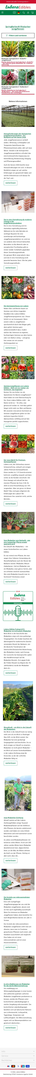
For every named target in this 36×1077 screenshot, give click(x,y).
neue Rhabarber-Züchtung (13, 818)
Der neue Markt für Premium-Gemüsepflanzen (15, 461)
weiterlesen (10, 183)
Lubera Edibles (20, 1072)
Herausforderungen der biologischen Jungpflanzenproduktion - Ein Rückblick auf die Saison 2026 (17, 135)
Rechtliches (7, 1060)
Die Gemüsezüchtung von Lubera (16, 306)
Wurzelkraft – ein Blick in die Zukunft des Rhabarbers (18, 728)
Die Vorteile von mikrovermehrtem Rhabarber (17, 898)
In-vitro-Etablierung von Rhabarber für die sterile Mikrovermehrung (17, 985)
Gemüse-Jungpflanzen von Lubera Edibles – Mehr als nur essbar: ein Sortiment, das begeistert (16, 387)
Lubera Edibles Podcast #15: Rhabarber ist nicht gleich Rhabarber (17, 630)
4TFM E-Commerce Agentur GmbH (22, 1074)
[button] (2, 12)
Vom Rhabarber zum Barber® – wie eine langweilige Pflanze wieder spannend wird (17, 542)
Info (3, 1051)
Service (5, 1056)
